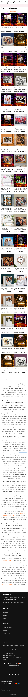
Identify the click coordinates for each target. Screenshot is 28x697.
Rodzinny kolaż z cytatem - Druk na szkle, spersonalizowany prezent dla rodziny (20, 329)
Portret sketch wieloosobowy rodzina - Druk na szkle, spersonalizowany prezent (7, 88)
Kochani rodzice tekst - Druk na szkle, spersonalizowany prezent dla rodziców (20, 349)
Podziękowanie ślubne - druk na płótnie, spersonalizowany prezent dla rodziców (7, 309)
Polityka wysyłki (6, 633)
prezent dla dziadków (8, 560)
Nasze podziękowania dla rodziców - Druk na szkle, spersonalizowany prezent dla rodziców (20, 48)
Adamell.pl (15, 694)
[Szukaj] (19, 2)
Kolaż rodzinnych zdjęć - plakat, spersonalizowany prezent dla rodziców (7, 209)
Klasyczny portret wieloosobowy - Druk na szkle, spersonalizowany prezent (7, 168)
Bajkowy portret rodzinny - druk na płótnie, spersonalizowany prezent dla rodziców (7, 289)
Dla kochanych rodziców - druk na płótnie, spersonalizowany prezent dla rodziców (7, 349)
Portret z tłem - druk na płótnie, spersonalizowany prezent (7, 249)
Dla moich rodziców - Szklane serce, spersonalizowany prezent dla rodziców (6, 188)
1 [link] (6, 378)
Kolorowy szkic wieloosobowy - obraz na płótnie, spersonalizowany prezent (7, 48)
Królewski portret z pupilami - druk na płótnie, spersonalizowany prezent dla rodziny (6, 269)
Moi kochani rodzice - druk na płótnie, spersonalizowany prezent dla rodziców (6, 148)
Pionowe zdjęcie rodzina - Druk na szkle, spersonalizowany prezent (7, 108)
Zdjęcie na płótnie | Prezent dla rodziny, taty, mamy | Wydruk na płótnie (20, 128)
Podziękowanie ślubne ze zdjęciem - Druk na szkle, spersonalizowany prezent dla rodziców (20, 309)
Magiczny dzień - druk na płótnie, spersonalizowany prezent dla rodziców (7, 329)
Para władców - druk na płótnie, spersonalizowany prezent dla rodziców (20, 148)
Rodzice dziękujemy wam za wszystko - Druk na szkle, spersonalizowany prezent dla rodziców (7, 369)
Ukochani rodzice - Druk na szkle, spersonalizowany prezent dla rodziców (7, 28)
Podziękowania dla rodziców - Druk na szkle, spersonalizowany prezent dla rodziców (20, 28)
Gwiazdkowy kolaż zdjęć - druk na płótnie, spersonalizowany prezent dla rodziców (20, 168)
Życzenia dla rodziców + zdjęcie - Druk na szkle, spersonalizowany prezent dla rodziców (20, 68)
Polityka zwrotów (7, 637)
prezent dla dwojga (7, 584)
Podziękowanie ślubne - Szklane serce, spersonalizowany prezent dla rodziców (7, 229)
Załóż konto (5, 615)
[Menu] (1, 2)
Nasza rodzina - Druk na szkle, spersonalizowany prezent (7, 68)
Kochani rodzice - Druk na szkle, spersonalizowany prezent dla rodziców (20, 188)
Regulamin (5, 630)
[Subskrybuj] (23, 669)
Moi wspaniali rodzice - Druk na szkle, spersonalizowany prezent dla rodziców (19, 289)
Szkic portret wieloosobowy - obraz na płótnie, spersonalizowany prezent (20, 369)
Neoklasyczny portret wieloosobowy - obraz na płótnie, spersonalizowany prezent (20, 229)
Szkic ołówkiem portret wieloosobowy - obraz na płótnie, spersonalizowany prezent (20, 88)
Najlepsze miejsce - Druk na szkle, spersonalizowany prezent (20, 249)
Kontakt (4, 618)
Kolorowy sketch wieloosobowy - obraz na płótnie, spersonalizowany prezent (20, 209)
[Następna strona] (21, 378)
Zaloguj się (5, 612)
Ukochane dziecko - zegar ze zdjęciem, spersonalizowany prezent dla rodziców (20, 269)
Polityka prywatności (8, 627)
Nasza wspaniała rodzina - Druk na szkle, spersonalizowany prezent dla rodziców (20, 108)
